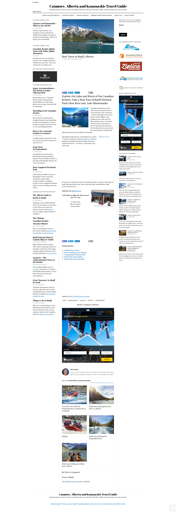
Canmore (36, 269)
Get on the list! (52, 253)
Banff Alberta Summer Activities (80, 296)
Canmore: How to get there (135, 172)
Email (121, 25)
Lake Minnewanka (100, 300)
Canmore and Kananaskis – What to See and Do (45, 24)
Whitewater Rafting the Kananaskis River (98, 437)
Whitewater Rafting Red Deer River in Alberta (100, 407)
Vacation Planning (82, 15)
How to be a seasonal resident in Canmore (42, 132)
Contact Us (117, 15)
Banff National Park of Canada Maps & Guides (43, 238)
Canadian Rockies (40, 221)
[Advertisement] (88, 76)
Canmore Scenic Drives (133, 215)
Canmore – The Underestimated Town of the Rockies (43, 260)
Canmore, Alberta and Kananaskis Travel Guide (88, 6)
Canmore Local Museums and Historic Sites (134, 231)
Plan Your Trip (96, 504)
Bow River (90, 300)
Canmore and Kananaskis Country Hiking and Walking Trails (134, 248)
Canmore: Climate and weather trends (133, 200)
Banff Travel (76, 191)
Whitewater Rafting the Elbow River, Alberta (73, 465)
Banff (64, 300)
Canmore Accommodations (50, 15)
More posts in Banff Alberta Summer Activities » (102, 382)
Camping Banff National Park (74, 255)
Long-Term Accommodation (40, 148)
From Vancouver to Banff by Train (44, 281)
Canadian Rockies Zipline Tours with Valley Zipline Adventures (44, 51)
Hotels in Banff (129, 15)
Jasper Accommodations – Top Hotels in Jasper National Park (44, 90)
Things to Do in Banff (42, 300)
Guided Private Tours (71, 250)
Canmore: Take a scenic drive (134, 157)
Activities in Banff (67, 15)
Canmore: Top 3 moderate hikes (134, 184)
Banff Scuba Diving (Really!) (74, 259)
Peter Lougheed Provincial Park (44, 168)
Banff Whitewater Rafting (73, 257)
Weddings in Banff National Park (101, 15)
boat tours (82, 300)
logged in (74, 482)
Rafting (65, 436)
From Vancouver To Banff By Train (113, 504)
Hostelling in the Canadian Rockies (44, 112)
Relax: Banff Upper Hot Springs (75, 252)
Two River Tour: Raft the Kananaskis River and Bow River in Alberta (74, 408)
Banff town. (87, 139)
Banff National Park (73, 300)
